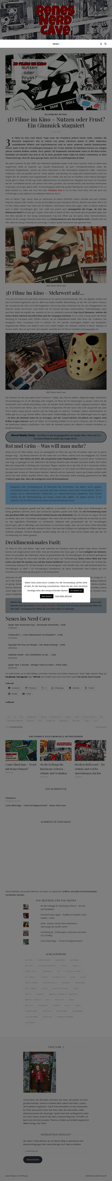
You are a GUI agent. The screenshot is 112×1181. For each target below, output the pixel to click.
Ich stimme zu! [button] (76, 590)
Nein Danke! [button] (47, 596)
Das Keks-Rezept (63, 596)
